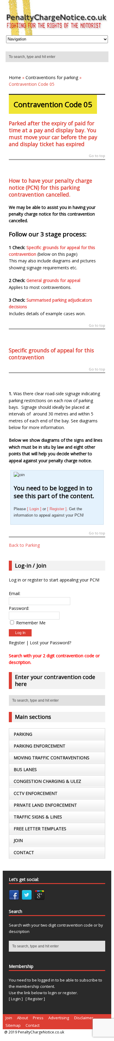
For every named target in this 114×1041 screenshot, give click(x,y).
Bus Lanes (25, 769)
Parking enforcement (39, 746)
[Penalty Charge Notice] (57, 32)
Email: (14, 593)
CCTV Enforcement (35, 793)
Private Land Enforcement (45, 805)
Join (18, 840)
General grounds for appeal (53, 280)
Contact (24, 852)
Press (38, 1017)
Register (17, 642)
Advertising (58, 1017)
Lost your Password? (50, 642)
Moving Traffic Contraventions (51, 758)
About (22, 1017)
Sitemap (13, 1025)
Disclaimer (83, 1017)
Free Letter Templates (40, 828)
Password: (19, 608)
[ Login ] (34, 509)
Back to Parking (24, 545)
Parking (23, 734)
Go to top (97, 156)
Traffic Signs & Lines (38, 817)
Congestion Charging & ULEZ (47, 781)
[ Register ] (57, 509)
